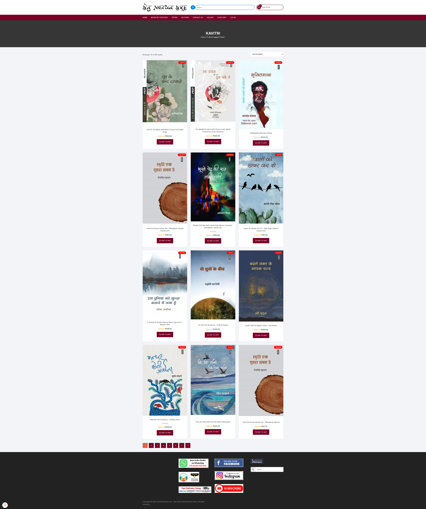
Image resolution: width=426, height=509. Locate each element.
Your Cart (221, 17)
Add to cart (166, 142)
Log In (233, 17)
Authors (185, 17)
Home (145, 17)
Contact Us (198, 17)
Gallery (210, 17)
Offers (175, 17)
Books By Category (159, 17)
